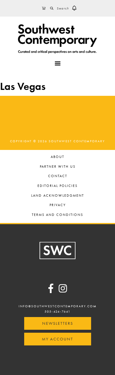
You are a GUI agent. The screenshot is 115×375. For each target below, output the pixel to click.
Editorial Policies (57, 186)
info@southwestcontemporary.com (58, 306)
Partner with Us (57, 167)
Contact (57, 176)
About (57, 157)
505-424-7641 (57, 311)
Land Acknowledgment (57, 196)
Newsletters (57, 323)
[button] (74, 8)
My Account (57, 339)
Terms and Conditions (57, 215)
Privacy (58, 205)
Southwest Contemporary (57, 38)
